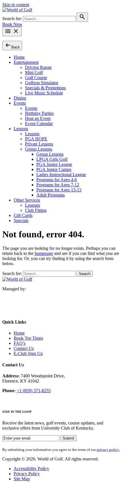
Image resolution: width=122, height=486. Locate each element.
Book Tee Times (28, 338)
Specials (21, 220)
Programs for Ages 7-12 (57, 184)
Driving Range (38, 67)
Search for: (12, 18)
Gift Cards (23, 215)
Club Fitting (36, 210)
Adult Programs (50, 195)
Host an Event (38, 118)
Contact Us (24, 348)
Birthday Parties (39, 113)
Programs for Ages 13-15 (58, 189)
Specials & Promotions (45, 87)
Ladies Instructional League (61, 174)
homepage (44, 253)
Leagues (32, 205)
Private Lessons (39, 143)
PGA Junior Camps (53, 169)
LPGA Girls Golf (52, 159)
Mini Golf (34, 72)
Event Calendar (39, 123)
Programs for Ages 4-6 (56, 179)
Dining (20, 98)
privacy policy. (108, 449)
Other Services (27, 200)
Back (12, 45)
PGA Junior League (54, 164)
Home (19, 57)
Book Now (12, 24)
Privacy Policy (27, 473)
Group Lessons (38, 149)
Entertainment (26, 62)
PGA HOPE (36, 138)
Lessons (21, 128)
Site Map (22, 478)
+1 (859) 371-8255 (34, 390)
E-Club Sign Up (28, 353)
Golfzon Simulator (41, 82)
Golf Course (36, 77)
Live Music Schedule (44, 92)
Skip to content (15, 4)
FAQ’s (20, 343)
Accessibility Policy (31, 468)
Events (20, 103)
